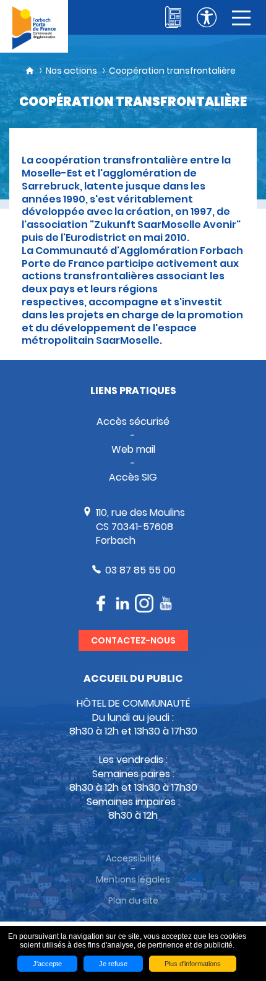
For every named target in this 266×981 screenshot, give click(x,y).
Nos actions (71, 70)
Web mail (133, 449)
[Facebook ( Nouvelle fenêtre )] (101, 603)
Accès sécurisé (133, 421)
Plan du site (133, 901)
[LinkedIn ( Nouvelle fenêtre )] (122, 603)
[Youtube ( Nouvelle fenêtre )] (166, 603)
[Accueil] (34, 26)
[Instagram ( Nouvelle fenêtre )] (144, 603)
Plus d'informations (193, 963)
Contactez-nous (133, 640)
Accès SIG (133, 477)
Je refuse (113, 963)
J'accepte (47, 963)
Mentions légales (133, 879)
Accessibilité (133, 858)
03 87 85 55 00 (140, 570)
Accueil (29, 71)
